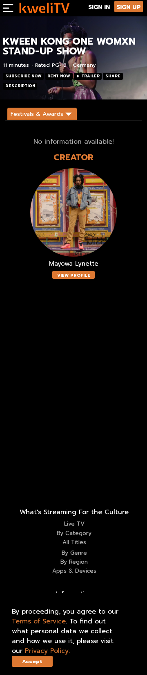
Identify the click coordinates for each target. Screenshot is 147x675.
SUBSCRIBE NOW (23, 76)
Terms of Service (39, 621)
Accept (32, 661)
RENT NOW (58, 76)
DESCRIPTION (20, 86)
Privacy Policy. (47, 651)
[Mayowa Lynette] (73, 212)
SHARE (112, 76)
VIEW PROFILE (73, 275)
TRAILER (90, 76)
